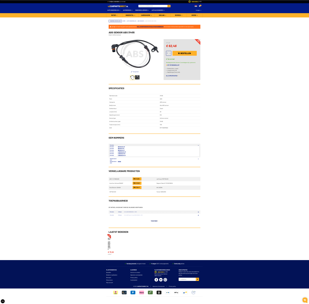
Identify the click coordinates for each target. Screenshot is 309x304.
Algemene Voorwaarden (159, 286)
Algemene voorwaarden (136, 275)
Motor (113, 15)
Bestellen (185, 53)
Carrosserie (146, 15)
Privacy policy (134, 277)
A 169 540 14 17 (122, 155)
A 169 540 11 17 (121, 153)
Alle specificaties (172, 75)
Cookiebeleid (133, 280)
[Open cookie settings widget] (3, 301)
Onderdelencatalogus (115, 21)
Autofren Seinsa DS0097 (116, 183)
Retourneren (109, 280)
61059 (119, 161)
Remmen (178, 15)
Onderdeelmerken (141, 10)
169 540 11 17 (121, 148)
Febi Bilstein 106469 (115, 187)
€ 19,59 (137, 179)
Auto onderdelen (113, 10)
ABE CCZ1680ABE (114, 179)
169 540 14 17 (121, 150)
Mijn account (109, 282)
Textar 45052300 (161, 192)
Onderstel (130, 15)
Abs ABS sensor (164, 105)
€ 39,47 (137, 187)
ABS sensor (163, 102)
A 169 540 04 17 (122, 152)
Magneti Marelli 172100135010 (165, 183)
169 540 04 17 (121, 147)
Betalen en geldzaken (111, 275)
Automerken (127, 10)
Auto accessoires (157, 10)
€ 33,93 (137, 183)
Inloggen (198, 10)
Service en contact (135, 272)
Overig (194, 15)
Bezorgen (108, 277)
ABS (161, 99)
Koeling (162, 15)
